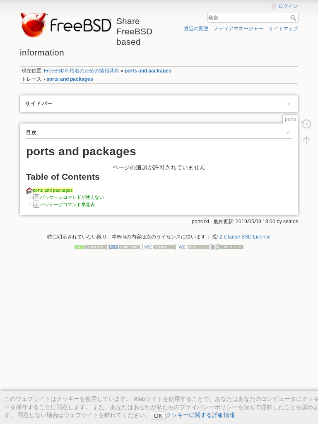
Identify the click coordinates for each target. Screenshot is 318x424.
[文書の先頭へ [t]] (306, 139)
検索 (294, 18)
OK (158, 415)
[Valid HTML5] (159, 246)
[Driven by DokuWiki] (227, 246)
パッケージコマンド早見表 (67, 204)
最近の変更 (196, 28)
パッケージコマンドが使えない (72, 197)
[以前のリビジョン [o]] (306, 124)
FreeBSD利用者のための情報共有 (81, 71)
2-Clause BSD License (244, 237)
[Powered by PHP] (124, 246)
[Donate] (90, 246)
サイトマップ (283, 28)
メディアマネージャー (238, 28)
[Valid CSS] (193, 246)
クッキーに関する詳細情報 (200, 415)
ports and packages (148, 71)
